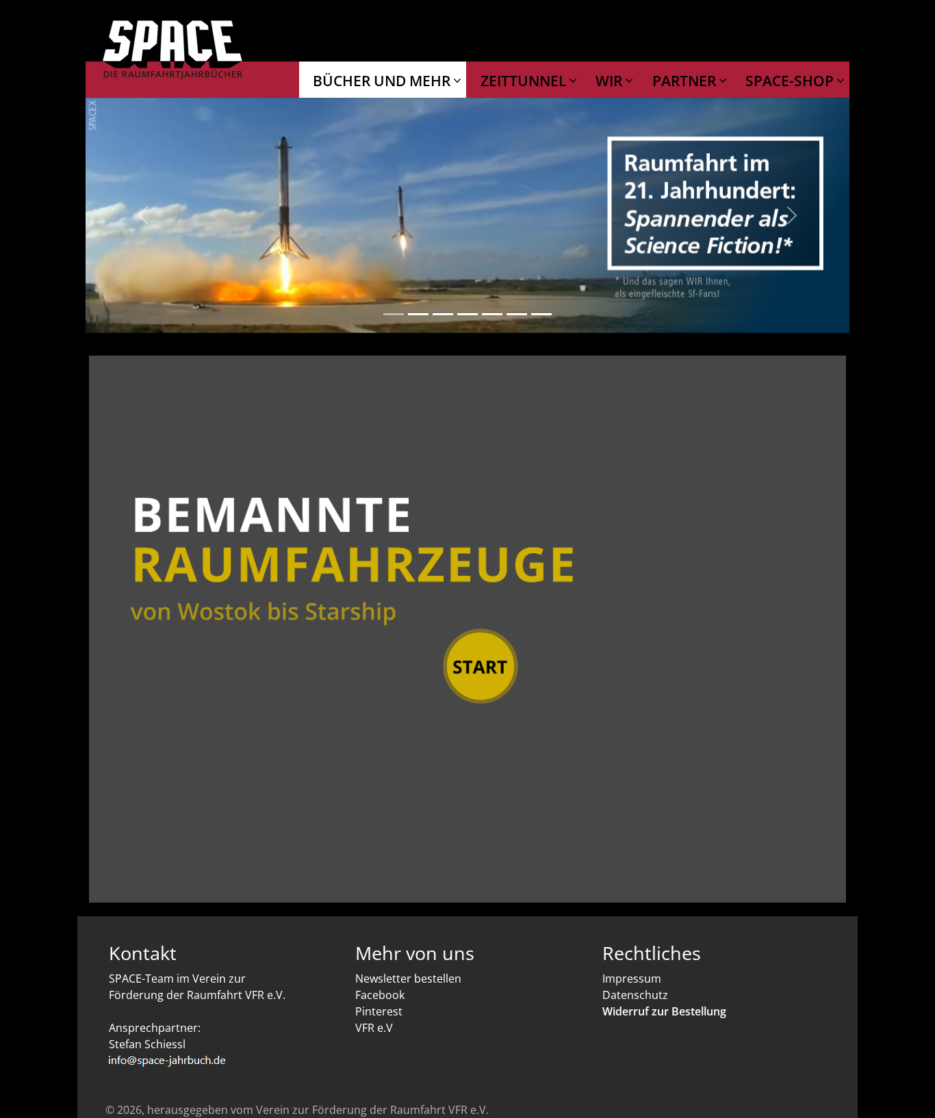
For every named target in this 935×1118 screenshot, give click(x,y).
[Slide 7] (541, 314)
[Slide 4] (467, 314)
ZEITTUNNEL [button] (525, 80)
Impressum (631, 978)
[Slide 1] (393, 314)
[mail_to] (221, 1060)
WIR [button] (610, 80)
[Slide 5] (492, 314)
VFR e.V (374, 1027)
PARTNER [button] (685, 80)
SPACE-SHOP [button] (791, 80)
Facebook (380, 994)
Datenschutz (635, 994)
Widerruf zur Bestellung (664, 1011)
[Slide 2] (418, 314)
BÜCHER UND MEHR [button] (383, 80)
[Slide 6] (517, 314)
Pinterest (378, 1011)
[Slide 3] (443, 314)
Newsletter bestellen (408, 978)
